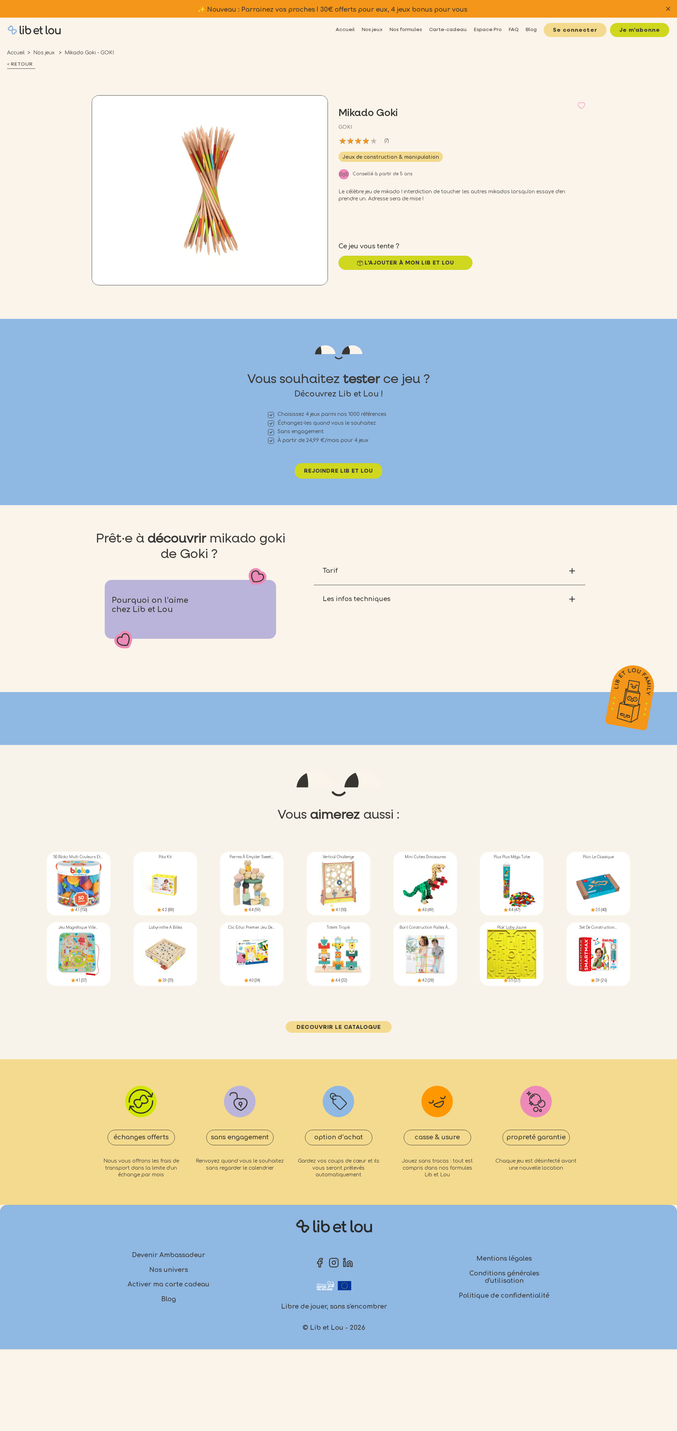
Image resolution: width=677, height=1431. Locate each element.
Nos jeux (44, 52)
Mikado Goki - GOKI (89, 52)
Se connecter (575, 30)
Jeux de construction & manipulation (390, 157)
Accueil (16, 52)
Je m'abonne (639, 30)
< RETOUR (20, 64)
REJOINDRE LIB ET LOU (338, 471)
